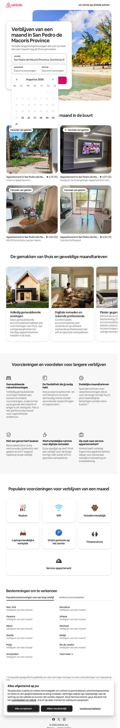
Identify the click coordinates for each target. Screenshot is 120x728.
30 (53, 117)
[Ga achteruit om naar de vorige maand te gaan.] (17, 79)
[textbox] (25, 71)
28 (41, 117)
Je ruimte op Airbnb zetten (94, 5)
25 (22, 117)
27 (35, 117)
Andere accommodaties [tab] (71, 597)
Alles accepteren (23, 708)
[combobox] (39, 60)
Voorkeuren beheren (90, 708)
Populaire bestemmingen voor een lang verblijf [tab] (30, 597)
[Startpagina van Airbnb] (14, 5)
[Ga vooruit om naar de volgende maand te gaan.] (53, 79)
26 (29, 117)
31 (16, 124)
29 (47, 117)
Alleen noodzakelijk (57, 708)
